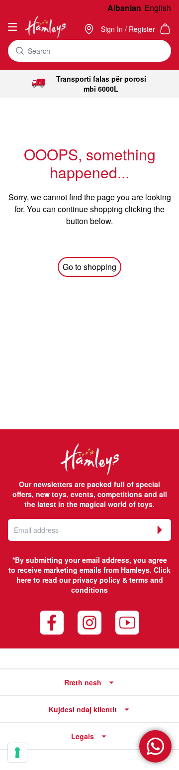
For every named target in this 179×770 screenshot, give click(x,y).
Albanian (124, 7)
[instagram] (89, 623)
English (157, 7)
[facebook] (52, 623)
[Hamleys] (90, 29)
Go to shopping (89, 266)
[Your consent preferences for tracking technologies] (17, 752)
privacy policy (96, 580)
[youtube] (127, 623)
